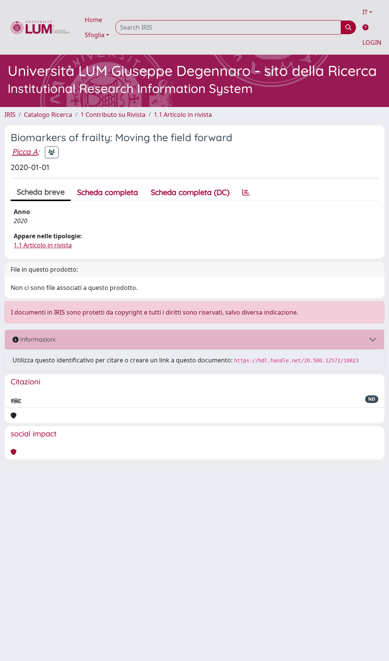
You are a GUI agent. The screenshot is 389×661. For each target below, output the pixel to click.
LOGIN (371, 42)
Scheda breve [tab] (41, 192)
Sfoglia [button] (94, 35)
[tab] (246, 192)
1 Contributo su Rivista (113, 114)
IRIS (10, 114)
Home (93, 20)
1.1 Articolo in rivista (183, 114)
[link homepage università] (40, 27)
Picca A (25, 151)
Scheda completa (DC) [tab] (190, 192)
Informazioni (37, 339)
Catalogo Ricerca (48, 114)
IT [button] (365, 12)
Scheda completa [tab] (107, 192)
